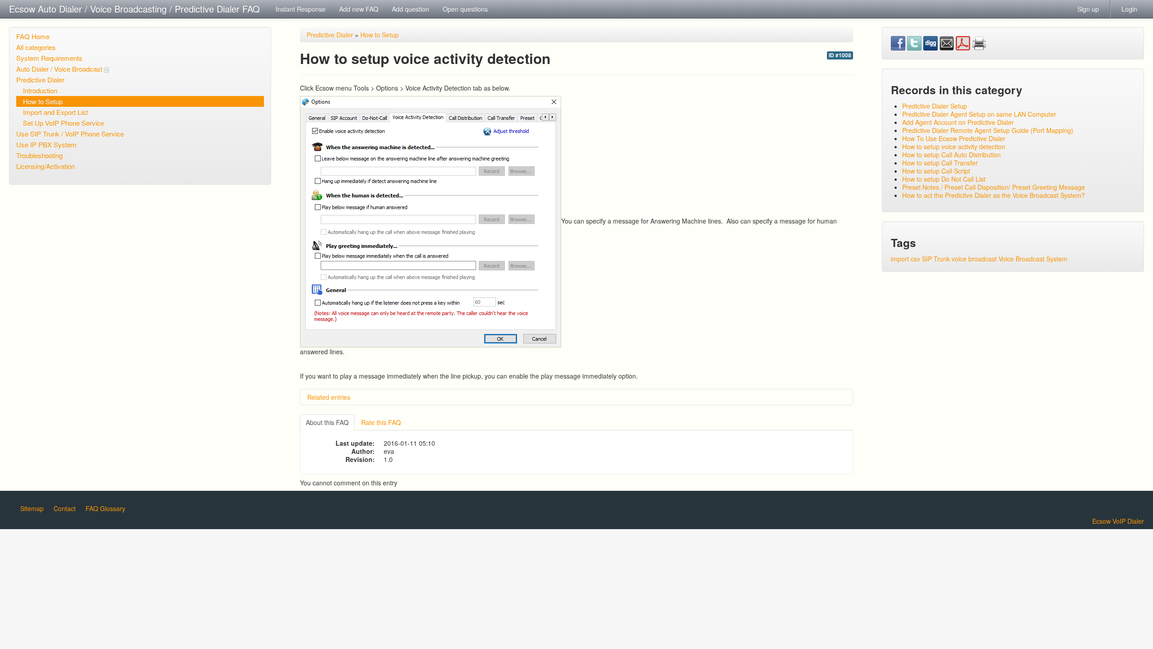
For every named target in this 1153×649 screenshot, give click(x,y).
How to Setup (43, 101)
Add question (410, 9)
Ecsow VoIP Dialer (1118, 521)
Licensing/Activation (45, 166)
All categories (36, 47)
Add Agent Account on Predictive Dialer (958, 122)
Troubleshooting (39, 155)
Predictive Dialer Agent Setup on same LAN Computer (979, 114)
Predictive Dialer (40, 79)
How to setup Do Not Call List (943, 178)
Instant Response (301, 9)
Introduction (40, 90)
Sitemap (32, 508)
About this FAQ (327, 422)
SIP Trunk (936, 258)
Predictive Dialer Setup (934, 105)
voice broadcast (974, 258)
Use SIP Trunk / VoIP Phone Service (70, 133)
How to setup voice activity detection (953, 146)
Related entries (328, 397)
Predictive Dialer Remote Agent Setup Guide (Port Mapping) (987, 130)
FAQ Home (33, 36)
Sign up (1088, 9)
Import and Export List (55, 112)
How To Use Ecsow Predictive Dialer (953, 138)
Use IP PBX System (46, 144)
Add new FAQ (358, 9)
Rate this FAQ (381, 422)
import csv (905, 258)
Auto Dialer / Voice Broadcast (60, 68)
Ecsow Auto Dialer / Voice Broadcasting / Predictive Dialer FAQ (134, 8)
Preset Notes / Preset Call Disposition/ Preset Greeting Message (993, 187)
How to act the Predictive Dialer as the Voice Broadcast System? (993, 195)
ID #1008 (840, 55)
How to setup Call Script (936, 170)
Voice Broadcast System (1033, 258)
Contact (65, 508)
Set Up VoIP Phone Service (63, 123)
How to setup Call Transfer (940, 162)
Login (1129, 9)
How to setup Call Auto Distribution (951, 154)
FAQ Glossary (105, 508)
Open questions (465, 9)
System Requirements (49, 58)
